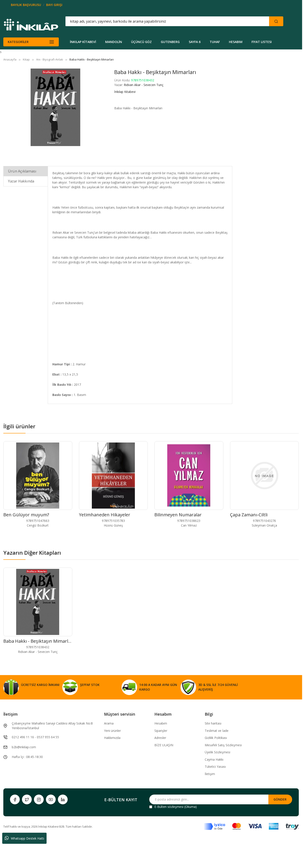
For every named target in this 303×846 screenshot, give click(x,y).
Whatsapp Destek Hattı (27, 838)
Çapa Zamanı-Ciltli (249, 515)
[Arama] (276, 21)
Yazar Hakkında (21, 181)
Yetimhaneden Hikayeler (104, 515)
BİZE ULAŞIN (163, 745)
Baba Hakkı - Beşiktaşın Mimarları (38, 641)
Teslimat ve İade (216, 730)
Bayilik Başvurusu (26, 5)
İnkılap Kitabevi (125, 92)
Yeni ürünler (112, 730)
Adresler (160, 738)
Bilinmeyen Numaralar (178, 515)
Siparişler (160, 730)
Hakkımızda (112, 738)
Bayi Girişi (54, 5)
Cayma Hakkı (214, 759)
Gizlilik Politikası (216, 738)
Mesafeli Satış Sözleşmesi (223, 745)
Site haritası (213, 723)
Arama (109, 723)
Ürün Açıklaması (22, 171)
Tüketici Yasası (215, 766)
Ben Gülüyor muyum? (26, 515)
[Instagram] (39, 799)
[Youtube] (51, 799)
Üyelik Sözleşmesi (217, 752)
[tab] (25, 171)
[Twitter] (27, 799)
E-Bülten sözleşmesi (168, 807)
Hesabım (160, 723)
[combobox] (147, 21)
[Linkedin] (63, 799)
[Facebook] (15, 799)
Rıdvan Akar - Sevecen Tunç (143, 85)
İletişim (210, 774)
